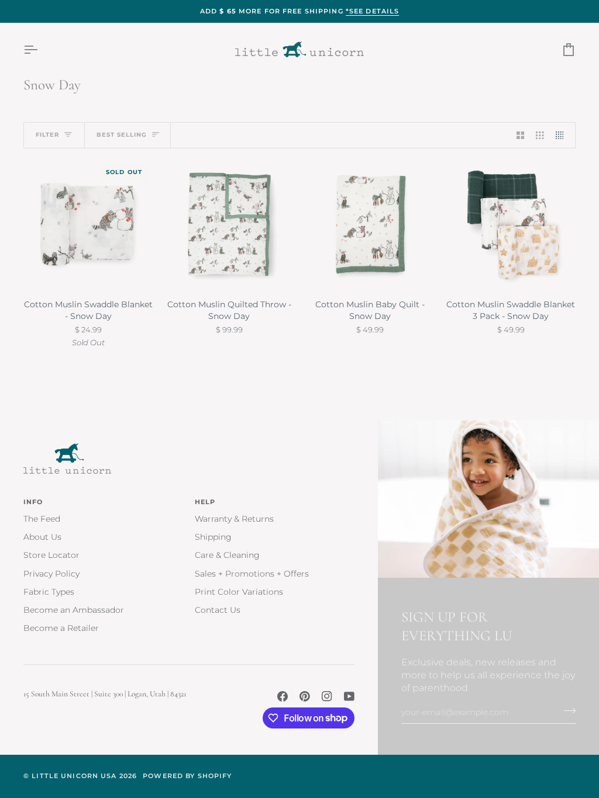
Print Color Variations (239, 591)
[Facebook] (282, 696)
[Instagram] (327, 696)
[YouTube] (349, 696)
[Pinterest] (305, 696)
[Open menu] (40, 49)
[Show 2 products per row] (521, 135)
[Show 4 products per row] (563, 135)
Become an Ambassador (73, 610)
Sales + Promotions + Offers (252, 573)
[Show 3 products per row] (540, 135)
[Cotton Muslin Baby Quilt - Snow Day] (370, 224)
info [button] (33, 502)
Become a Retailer (61, 628)
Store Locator (51, 555)
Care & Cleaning (227, 555)
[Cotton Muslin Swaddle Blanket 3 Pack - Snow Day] (511, 224)
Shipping (213, 537)
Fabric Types (48, 591)
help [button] (205, 502)
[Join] (566, 711)
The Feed (41, 518)
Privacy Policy (51, 573)
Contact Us (217, 610)
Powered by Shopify (187, 776)
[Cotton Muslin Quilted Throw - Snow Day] (229, 224)
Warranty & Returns (234, 518)
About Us (42, 537)
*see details (373, 11)
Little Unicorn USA (74, 776)
